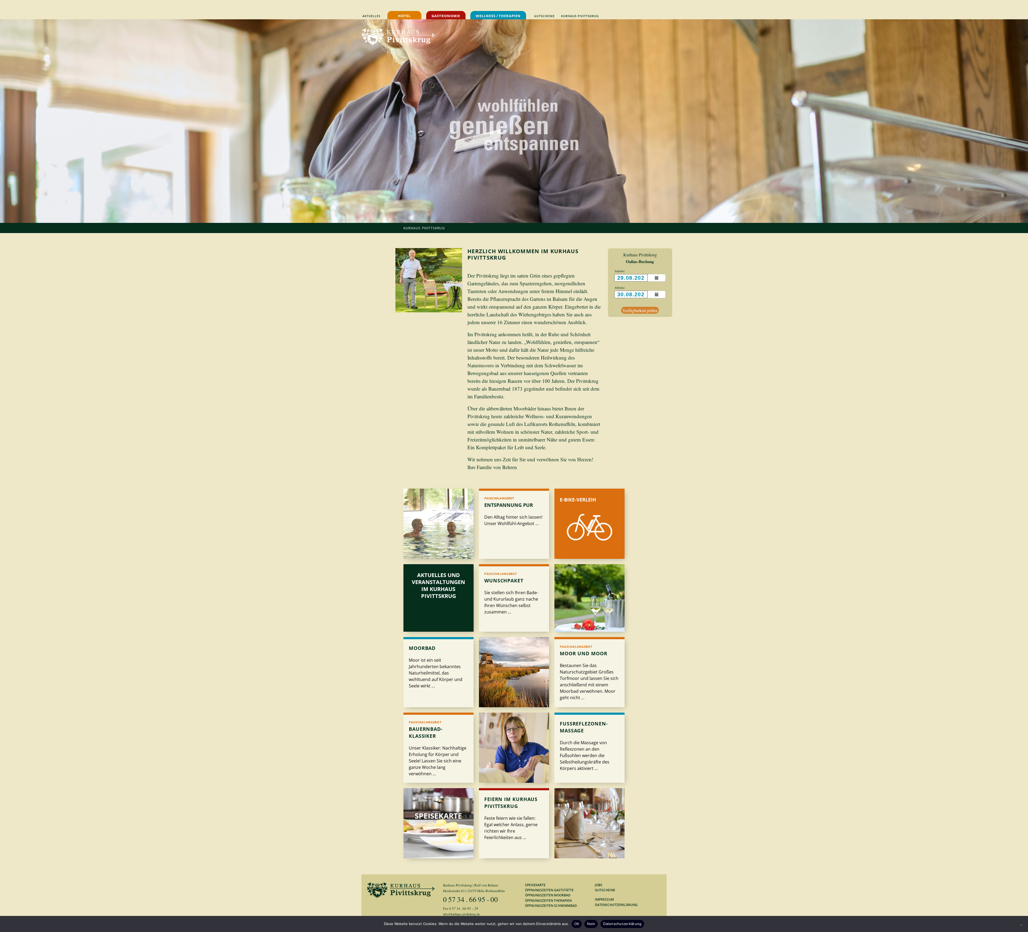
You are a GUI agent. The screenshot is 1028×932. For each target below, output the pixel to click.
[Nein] (1021, 923)
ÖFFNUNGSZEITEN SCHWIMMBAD (551, 905)
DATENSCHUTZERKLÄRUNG (616, 905)
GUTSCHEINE (605, 890)
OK (576, 924)
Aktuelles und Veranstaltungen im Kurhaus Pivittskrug (438, 585)
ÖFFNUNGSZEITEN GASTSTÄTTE (549, 890)
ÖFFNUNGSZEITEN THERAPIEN (548, 900)
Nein (591, 924)
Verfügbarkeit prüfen (639, 310)
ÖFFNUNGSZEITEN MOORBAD (547, 895)
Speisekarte (438, 816)
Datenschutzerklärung (622, 924)
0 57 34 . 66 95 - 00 (470, 899)
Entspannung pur (508, 505)
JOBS (598, 885)
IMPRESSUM (604, 899)
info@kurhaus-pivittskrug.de (461, 914)
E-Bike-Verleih (578, 499)
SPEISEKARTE (535, 885)
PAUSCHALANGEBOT (499, 498)
